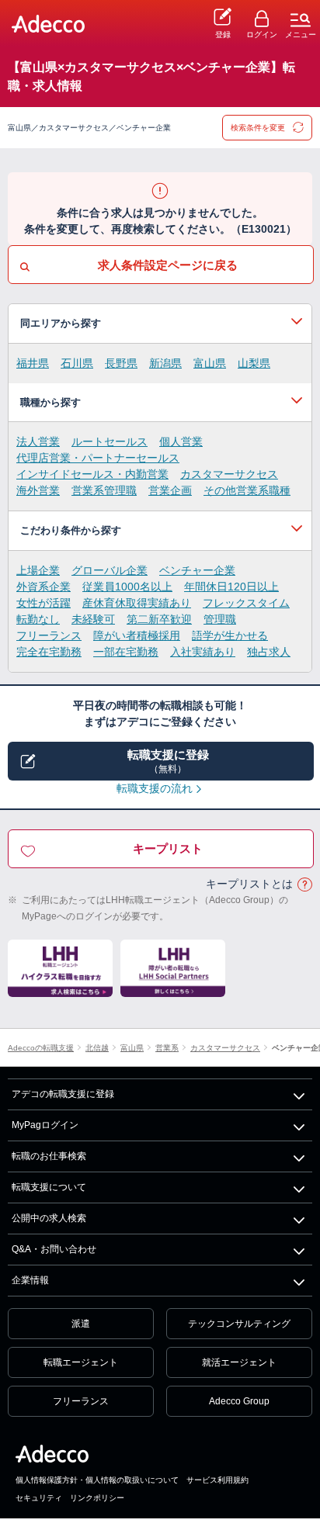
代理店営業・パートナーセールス (97, 458)
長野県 (121, 363)
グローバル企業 (109, 570)
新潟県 (165, 363)
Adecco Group (239, 1401)
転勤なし (38, 619)
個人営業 (181, 441)
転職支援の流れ (155, 788)
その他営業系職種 (246, 490)
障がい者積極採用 (136, 635)
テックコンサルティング (239, 1323)
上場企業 (38, 570)
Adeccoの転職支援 (41, 1048)
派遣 (80, 1323)
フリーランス (49, 635)
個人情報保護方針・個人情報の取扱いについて (97, 1480)
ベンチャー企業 (197, 570)
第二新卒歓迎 (159, 619)
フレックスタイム (246, 603)
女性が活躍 (43, 603)
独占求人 (268, 652)
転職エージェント (80, 1362)
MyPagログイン (45, 1125)
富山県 (209, 363)
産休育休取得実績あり (136, 603)
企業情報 (30, 1280)
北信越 (97, 1048)
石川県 (77, 363)
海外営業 (38, 490)
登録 (223, 34)
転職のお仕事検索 (49, 1156)
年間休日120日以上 (231, 586)
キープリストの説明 (304, 885)
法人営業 (38, 441)
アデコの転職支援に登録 (63, 1094)
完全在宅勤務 (49, 652)
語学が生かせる (230, 635)
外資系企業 (43, 586)
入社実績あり (202, 652)
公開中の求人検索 (49, 1218)
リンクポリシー (97, 1498)
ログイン (261, 34)
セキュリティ (39, 1498)
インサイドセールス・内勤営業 (92, 474)
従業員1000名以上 (127, 586)
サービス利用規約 (217, 1480)
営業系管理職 (104, 490)
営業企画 (170, 490)
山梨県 (254, 363)
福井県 (32, 363)
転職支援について (49, 1187)
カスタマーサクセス (229, 474)
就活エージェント (239, 1362)
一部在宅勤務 (125, 652)
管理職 (219, 619)
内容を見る (160, 323)
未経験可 (93, 619)
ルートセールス (109, 441)
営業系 (167, 1048)
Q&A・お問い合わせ (54, 1249)
